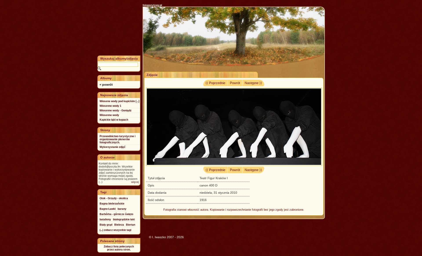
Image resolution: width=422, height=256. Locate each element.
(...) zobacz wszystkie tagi (115, 230)
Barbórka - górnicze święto (116, 214)
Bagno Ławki (108, 208)
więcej (135, 182)
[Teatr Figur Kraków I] (234, 164)
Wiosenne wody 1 (110, 105)
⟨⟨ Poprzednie (215, 83)
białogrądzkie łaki (124, 219)
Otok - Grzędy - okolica (114, 198)
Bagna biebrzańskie (112, 203)
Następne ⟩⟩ (253, 83)
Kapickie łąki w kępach (114, 119)
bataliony (105, 219)
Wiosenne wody (109, 115)
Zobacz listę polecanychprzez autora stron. (119, 248)
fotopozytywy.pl (152, 5)
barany (122, 208)
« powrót (106, 84)
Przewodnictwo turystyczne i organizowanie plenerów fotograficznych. (117, 139)
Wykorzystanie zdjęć (113, 147)
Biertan (130, 224)
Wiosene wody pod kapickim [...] (119, 101)
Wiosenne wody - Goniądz (115, 110)
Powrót (235, 83)
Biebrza (119, 224)
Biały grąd (106, 224)
